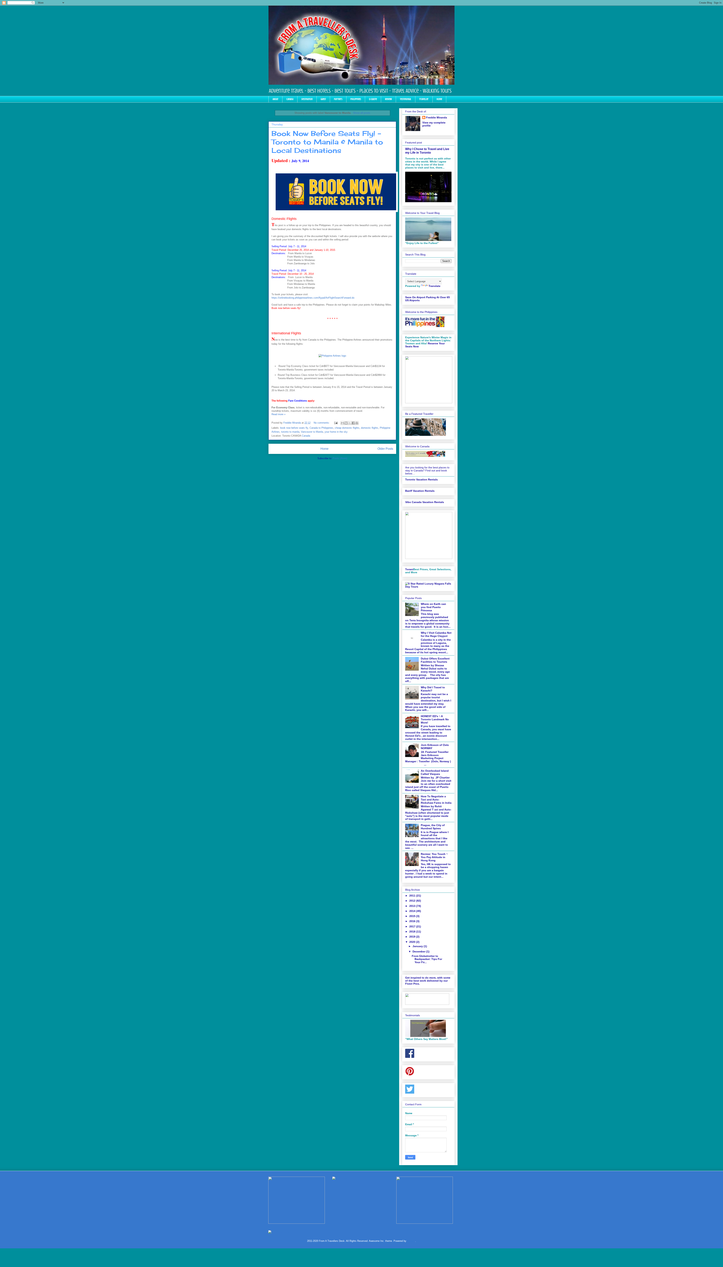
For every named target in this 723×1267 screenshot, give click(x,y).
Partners (338, 99)
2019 (412, 936)
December (419, 951)
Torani (409, 569)
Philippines (355, 99)
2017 (412, 926)
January (418, 946)
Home (439, 99)
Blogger (411, 1241)
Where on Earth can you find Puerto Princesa (433, 607)
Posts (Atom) (340, 458)
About (275, 99)
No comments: (322, 422)
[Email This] (342, 423)
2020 (412, 941)
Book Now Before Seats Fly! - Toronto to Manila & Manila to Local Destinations (327, 142)
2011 (412, 895)
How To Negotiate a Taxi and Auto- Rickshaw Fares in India (436, 799)
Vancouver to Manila (312, 431)
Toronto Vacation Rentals (421, 479)
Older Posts (385, 448)
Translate (434, 285)
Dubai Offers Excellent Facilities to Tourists (435, 660)
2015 (412, 916)
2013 (412, 905)
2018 (412, 931)
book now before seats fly (294, 427)
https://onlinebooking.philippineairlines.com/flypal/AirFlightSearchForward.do (313, 297)
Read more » (278, 414)
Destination (307, 99)
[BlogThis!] (346, 423)
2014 (412, 911)
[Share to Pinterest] (357, 423)
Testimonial (405, 99)
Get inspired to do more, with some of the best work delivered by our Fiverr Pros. (427, 980)
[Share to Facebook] (353, 423)
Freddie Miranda (436, 117)
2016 (412, 921)
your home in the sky (336, 431)
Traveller (424, 99)
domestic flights (369, 427)
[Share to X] (350, 423)
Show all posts (361, 112)
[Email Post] (335, 422)
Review (388, 99)
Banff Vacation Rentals (420, 490)
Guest (323, 99)
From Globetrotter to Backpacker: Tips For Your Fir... (427, 959)
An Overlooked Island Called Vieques (435, 772)
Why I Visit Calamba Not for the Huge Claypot (436, 634)
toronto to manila (290, 431)
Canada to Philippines (321, 427)
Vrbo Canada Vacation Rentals (424, 502)
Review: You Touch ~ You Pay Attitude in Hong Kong (434, 857)
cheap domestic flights (347, 427)
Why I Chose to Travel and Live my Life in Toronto (427, 150)
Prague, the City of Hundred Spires (433, 827)
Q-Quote (373, 99)
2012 (412, 900)
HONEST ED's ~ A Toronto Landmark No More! (435, 719)
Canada (289, 99)
